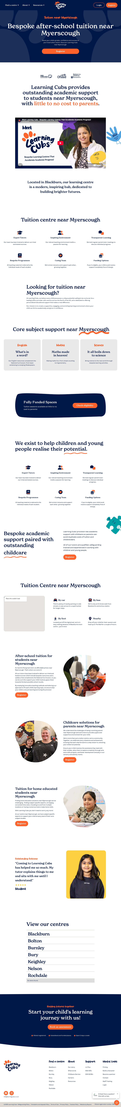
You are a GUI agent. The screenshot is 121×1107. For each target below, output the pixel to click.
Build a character (109, 1071)
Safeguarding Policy (23, 1104)
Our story (71, 1067)
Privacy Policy (64, 1104)
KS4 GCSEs (89, 1074)
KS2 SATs (88, 1071)
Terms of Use (55, 1104)
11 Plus (87, 1067)
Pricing (105, 1067)
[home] (60, 5)
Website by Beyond (85, 1104)
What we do (72, 1071)
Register (60, 51)
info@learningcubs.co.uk (11, 1096)
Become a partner (109, 1074)
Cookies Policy (74, 1104)
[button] (12, 5)
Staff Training (107, 1081)
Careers (71, 1078)
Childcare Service (74, 1074)
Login (105, 1085)
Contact (105, 1078)
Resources (72, 1081)
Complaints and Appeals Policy (40, 1104)
